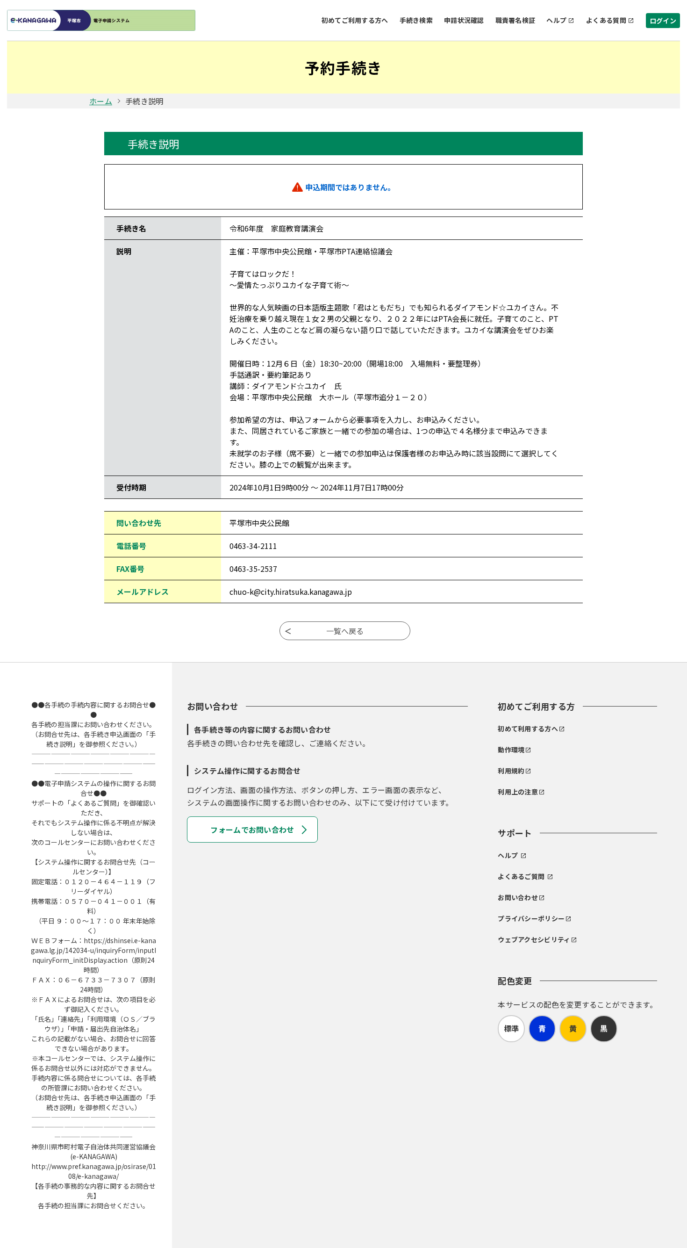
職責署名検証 (515, 20)
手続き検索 (416, 20)
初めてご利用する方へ (355, 20)
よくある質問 (606, 20)
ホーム (100, 101)
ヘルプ (556, 20)
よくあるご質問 (521, 876)
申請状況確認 (464, 20)
